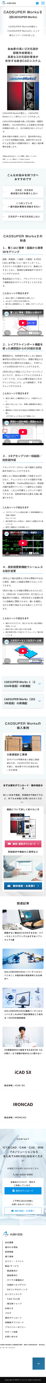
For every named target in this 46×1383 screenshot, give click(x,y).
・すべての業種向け (14, 1280)
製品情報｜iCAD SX (14, 1085)
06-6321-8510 (24, 1174)
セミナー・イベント (14, 1261)
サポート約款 (11, 1332)
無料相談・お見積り (25, 1210)
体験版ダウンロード (14, 1322)
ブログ (8, 1313)
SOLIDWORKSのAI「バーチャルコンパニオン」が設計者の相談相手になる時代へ (23, 975)
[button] (43, 3)
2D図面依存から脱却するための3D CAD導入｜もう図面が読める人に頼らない (23, 1051)
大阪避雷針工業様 (17, 754)
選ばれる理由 (11, 1247)
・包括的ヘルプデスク (15, 1285)
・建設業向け (11, 1275)
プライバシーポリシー (15, 1327)
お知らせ (9, 1308)
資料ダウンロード (24, 1190)
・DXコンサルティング (16, 1290)
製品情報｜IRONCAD (15, 1117)
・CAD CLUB (12, 1299)
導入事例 (9, 1257)
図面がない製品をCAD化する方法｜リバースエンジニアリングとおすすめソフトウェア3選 (23, 936)
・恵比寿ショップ (13, 1304)
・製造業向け (11, 1271)
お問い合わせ (37, 3)
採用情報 (9, 1252)
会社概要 (9, 1242)
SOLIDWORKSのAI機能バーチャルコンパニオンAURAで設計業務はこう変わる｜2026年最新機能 (23, 1014)
